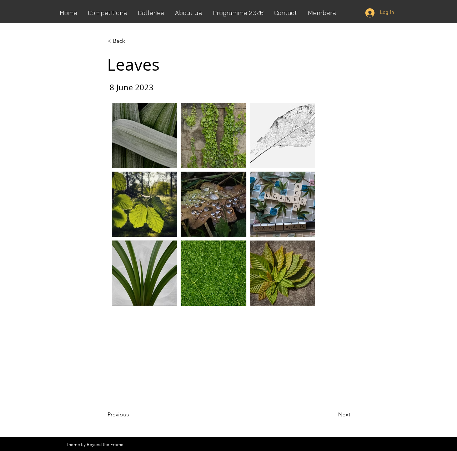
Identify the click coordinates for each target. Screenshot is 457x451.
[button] (188, 12)
